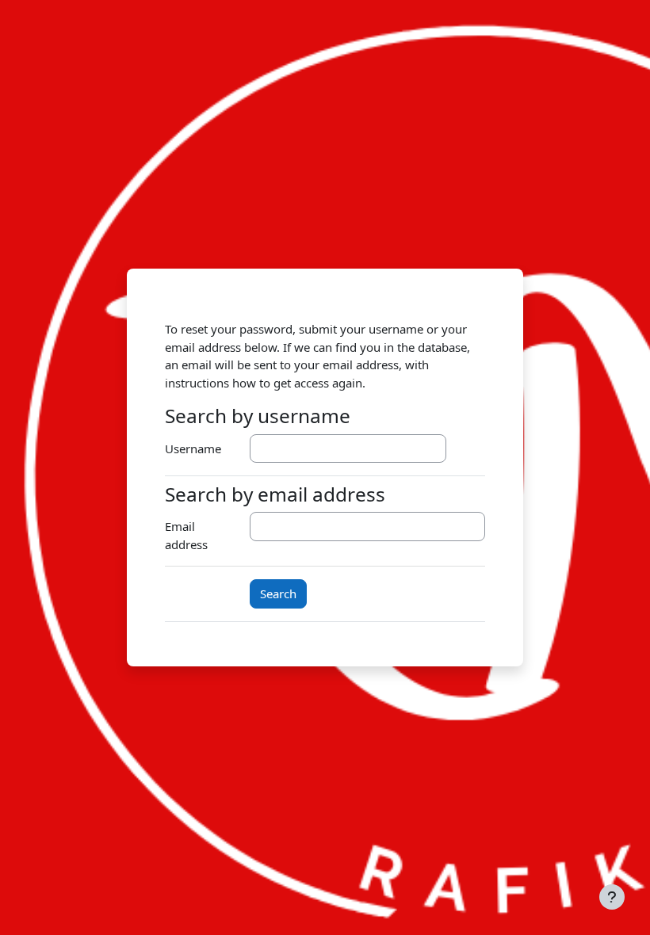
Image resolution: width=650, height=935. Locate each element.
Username (193, 448)
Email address (186, 535)
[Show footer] (612, 897)
